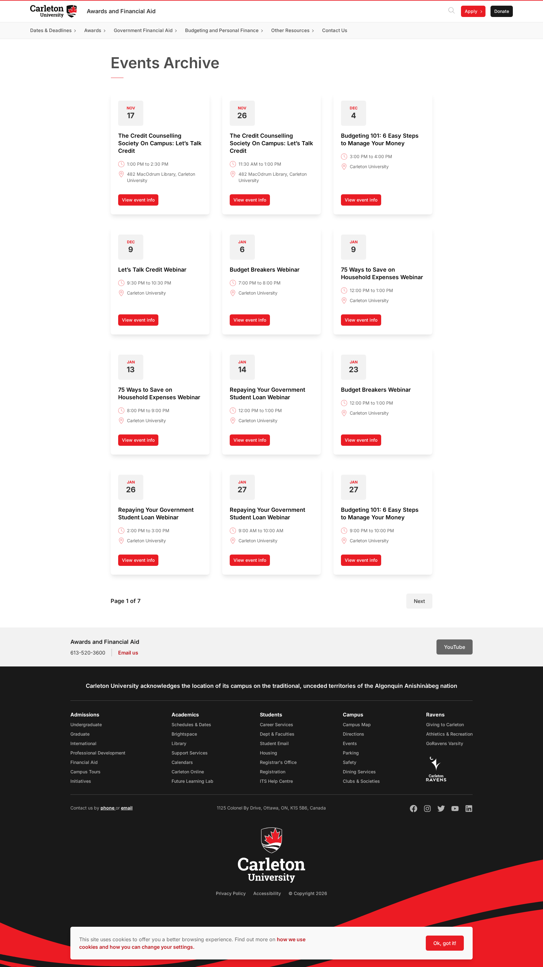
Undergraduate (86, 724)
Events (350, 743)
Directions (353, 734)
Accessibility (267, 893)
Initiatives (80, 781)
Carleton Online (188, 771)
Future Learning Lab (192, 781)
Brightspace (184, 734)
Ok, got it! (444, 943)
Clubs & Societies (361, 781)
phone (108, 807)
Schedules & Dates (191, 724)
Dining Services (359, 771)
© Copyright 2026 (307, 893)
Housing (268, 752)
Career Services (276, 724)
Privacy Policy (231, 893)
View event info (140, 201)
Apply (471, 11)
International (83, 743)
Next (419, 601)
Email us (128, 652)
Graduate (80, 734)
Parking (351, 752)
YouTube (454, 647)
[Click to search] (451, 11)
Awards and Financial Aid (121, 11)
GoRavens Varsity (444, 743)
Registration (272, 771)
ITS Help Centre (276, 781)
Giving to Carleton (445, 724)
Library (179, 743)
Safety (349, 762)
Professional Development (97, 752)
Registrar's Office (278, 762)
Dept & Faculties (277, 734)
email (127, 807)
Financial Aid (84, 762)
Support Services (190, 752)
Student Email (274, 743)
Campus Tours (85, 771)
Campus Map (357, 724)
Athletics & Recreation (449, 734)
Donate (501, 11)
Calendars (182, 762)
